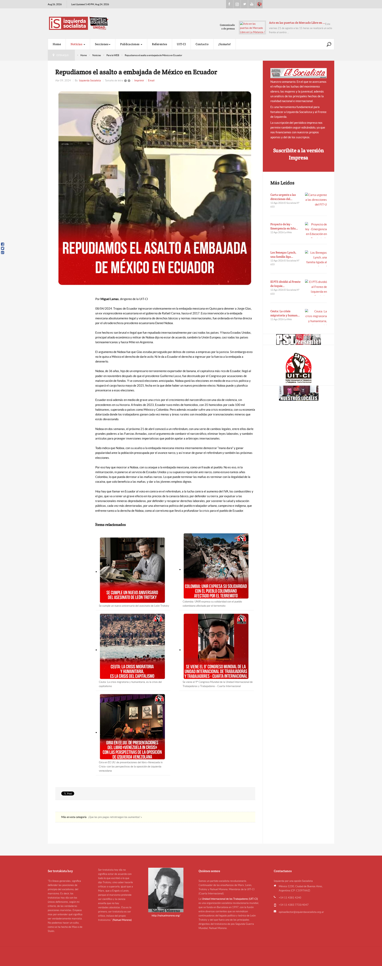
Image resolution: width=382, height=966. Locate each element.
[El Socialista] (298, 73)
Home (57, 44)
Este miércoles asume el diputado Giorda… (292, 22)
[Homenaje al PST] (298, 339)
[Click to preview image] (155, 188)
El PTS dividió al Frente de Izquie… (285, 284)
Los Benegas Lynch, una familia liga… (283, 254)
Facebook (229, 4)
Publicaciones (130, 44)
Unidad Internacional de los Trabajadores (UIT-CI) (230, 898)
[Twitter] (2, 248)
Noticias (77, 44)
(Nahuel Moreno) (122, 919)
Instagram (237, 4)
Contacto (202, 44)
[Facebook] (2, 244)
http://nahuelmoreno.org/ (166, 915)
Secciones (102, 44)
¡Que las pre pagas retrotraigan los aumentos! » (115, 817)
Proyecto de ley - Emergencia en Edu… (284, 226)
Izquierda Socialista (90, 80)
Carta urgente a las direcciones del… (283, 197)
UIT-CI (259, 4)
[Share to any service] (2, 252)
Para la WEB (112, 55)
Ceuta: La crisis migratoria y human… (285, 313)
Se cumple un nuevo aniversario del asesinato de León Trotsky (134, 605)
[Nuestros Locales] (298, 393)
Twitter (244, 4)
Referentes (159, 44)
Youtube (251, 4)
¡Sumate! (224, 44)
